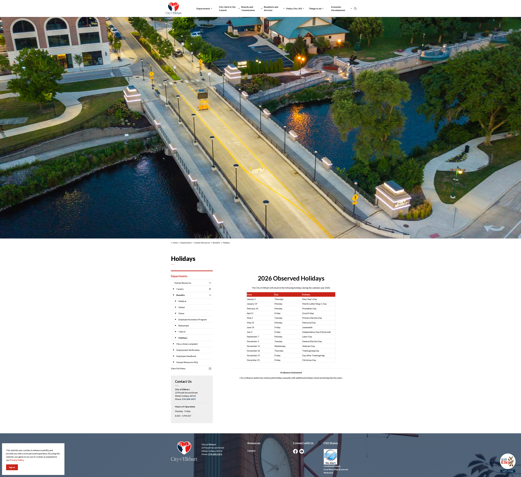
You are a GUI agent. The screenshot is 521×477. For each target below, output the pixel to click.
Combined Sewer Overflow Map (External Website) (336, 469)
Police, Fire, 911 (294, 8)
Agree (12, 467)
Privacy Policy (17, 460)
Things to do (315, 8)
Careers (251, 450)
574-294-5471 (189, 399)
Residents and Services (271, 8)
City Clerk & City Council (227, 8)
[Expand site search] (355, 8)
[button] (189, 368)
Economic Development (338, 8)
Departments (203, 8)
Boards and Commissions (248, 8)
